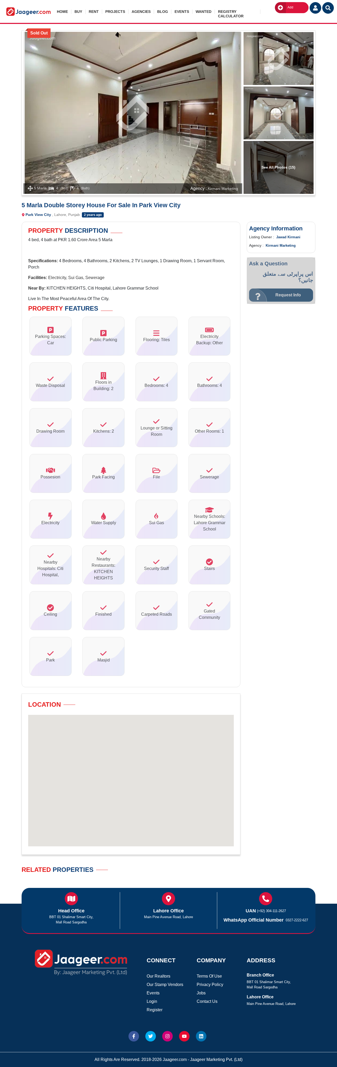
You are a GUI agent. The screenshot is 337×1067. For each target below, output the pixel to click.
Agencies (141, 11)
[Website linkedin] (201, 1036)
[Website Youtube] (184, 1036)
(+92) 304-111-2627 (271, 911)
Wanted (203, 11)
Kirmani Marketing (223, 188)
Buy (78, 11)
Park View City (38, 215)
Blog (162, 11)
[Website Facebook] (133, 1036)
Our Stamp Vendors (165, 984)
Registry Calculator (231, 11)
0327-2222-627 (297, 920)
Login (152, 1001)
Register (154, 1010)
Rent (94, 11)
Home (62, 11)
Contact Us (207, 1001)
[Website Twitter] (150, 1036)
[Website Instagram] (167, 1036)
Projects (115, 11)
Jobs (201, 993)
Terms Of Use (209, 976)
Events (182, 11)
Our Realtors (158, 976)
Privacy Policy (210, 984)
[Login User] (315, 8)
